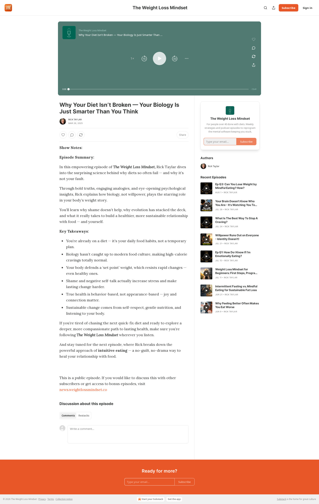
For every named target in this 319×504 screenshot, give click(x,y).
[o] (206, 188)
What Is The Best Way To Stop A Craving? (236, 220)
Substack (281, 499)
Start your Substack (152, 499)
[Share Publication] (273, 7)
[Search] (265, 7)
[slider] (158, 89)
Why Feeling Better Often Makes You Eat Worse (237, 305)
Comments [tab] (68, 415)
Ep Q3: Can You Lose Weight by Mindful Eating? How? (236, 186)
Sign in (307, 8)
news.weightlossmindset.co (83, 389)
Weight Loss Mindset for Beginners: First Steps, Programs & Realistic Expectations (237, 271)
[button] (132, 58)
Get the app (174, 499)
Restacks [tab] (83, 415)
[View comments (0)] (254, 48)
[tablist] (75, 415)
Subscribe (288, 8)
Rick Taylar (75, 119)
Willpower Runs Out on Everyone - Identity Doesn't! (237, 237)
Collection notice (64, 499)
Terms (50, 499)
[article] (230, 188)
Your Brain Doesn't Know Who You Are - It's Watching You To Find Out (235, 203)
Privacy (42, 499)
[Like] (63, 135)
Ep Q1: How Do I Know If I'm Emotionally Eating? (233, 254)
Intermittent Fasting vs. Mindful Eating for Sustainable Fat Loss (236, 288)
